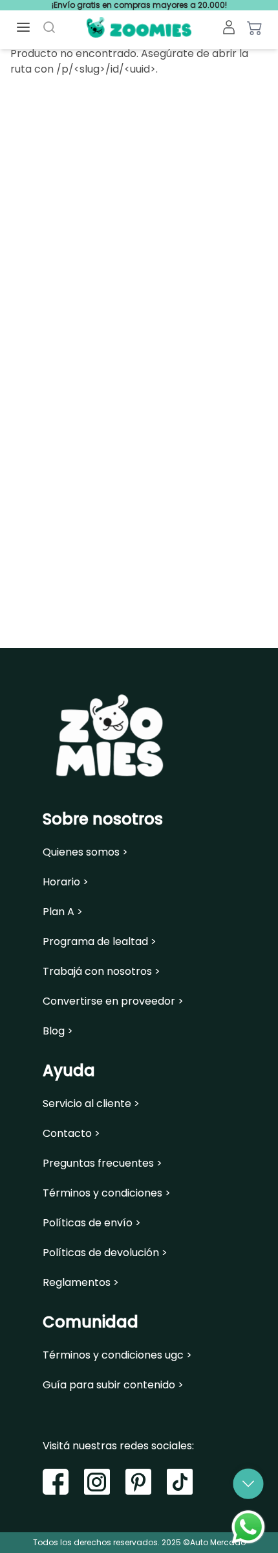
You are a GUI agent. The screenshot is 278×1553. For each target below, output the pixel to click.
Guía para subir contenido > (113, 1385)
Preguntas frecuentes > (102, 1163)
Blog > (58, 1031)
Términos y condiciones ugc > (117, 1355)
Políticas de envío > (92, 1223)
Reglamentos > (81, 1283)
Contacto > (71, 1134)
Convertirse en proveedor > (113, 1001)
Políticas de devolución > (105, 1253)
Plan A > (63, 912)
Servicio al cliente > (91, 1104)
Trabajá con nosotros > (101, 971)
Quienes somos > (85, 852)
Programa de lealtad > (99, 942)
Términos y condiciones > (107, 1193)
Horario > (66, 882)
